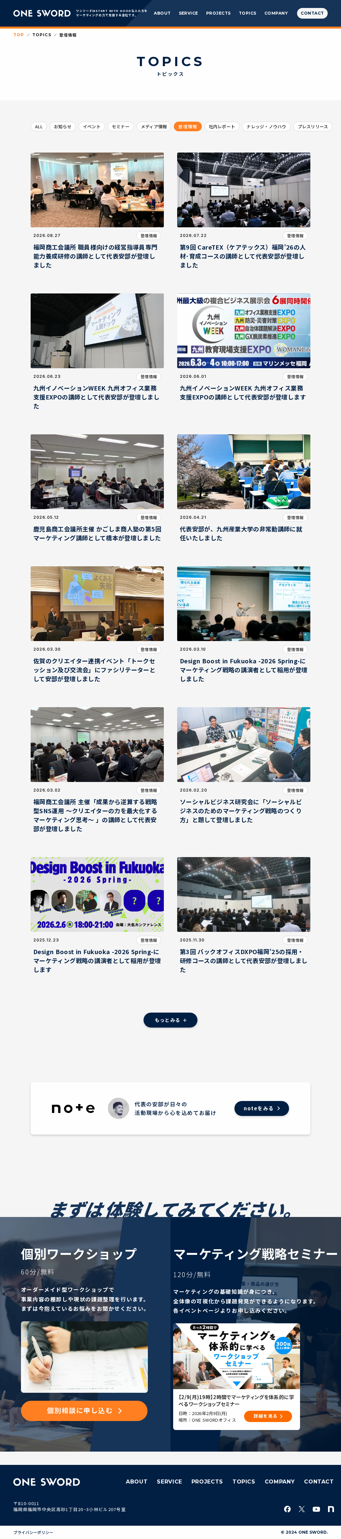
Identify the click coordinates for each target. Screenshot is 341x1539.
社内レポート (222, 126)
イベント (92, 126)
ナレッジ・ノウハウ (266, 126)
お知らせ (63, 126)
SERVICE (188, 13)
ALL (39, 126)
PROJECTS (218, 13)
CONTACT (319, 1482)
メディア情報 (154, 126)
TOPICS (247, 13)
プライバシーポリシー (33, 1532)
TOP (18, 34)
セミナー (121, 126)
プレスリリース (313, 126)
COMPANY (276, 13)
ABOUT (162, 13)
